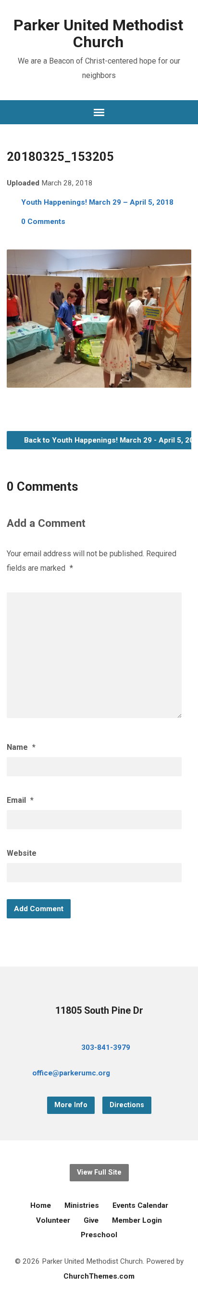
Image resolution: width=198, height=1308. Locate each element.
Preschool (99, 1234)
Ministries (81, 1205)
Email (20, 800)
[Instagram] (175, 1074)
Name (21, 747)
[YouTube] (160, 1074)
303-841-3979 (105, 1047)
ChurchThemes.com (99, 1276)
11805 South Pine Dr (99, 1010)
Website (22, 853)
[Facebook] (144, 1074)
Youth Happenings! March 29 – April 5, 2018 (97, 202)
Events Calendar (140, 1205)
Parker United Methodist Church (98, 33)
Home (40, 1205)
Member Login (137, 1220)
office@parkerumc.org (71, 1073)
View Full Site (99, 1172)
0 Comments (43, 221)
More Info (70, 1105)
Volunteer (53, 1220)
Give (91, 1220)
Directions (127, 1105)
